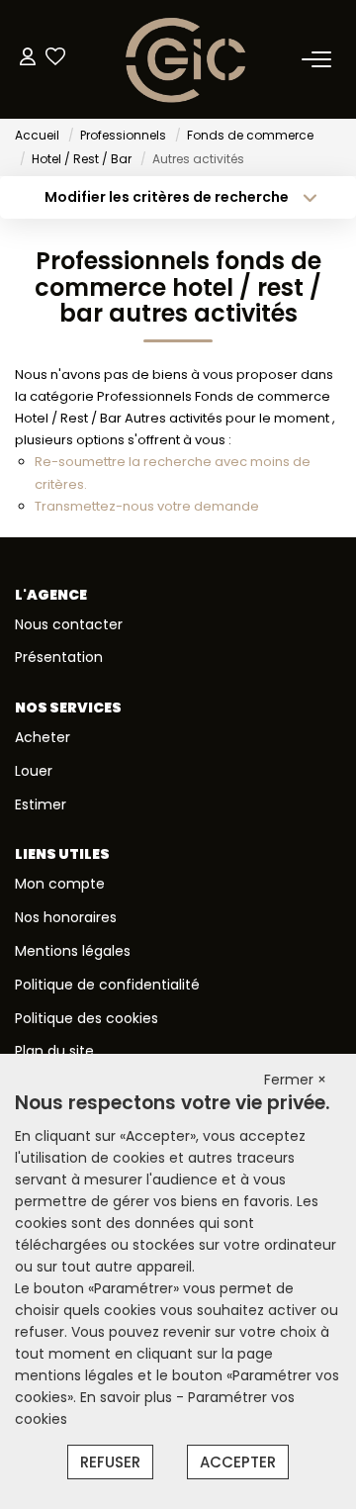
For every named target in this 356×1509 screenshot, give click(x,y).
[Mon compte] (28, 59)
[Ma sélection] (55, 59)
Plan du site (54, 1051)
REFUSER (110, 1462)
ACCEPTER (238, 1462)
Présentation (59, 657)
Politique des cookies (86, 1018)
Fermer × (295, 1079)
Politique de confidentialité (107, 984)
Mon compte (60, 884)
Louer (33, 771)
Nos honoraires (66, 917)
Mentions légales (73, 951)
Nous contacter (69, 624)
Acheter (42, 737)
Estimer (40, 804)
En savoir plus (128, 1397)
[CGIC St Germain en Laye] (184, 59)
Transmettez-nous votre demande (147, 506)
